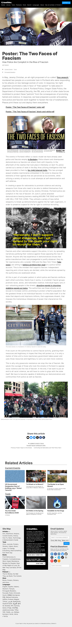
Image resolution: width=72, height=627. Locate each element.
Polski (11, 593)
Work (4, 561)
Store (24, 5)
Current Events (9, 69)
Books (3, 5)
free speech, (63, 77)
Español (10, 586)
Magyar (16, 599)
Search (29, 5)
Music (16, 546)
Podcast (5, 572)
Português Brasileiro (10, 72)
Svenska (16, 606)
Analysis (16, 533)
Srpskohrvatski (7, 603)
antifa (43, 445)
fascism (34, 445)
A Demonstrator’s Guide (10, 540)
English (5, 586)
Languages (36, 5)
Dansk (5, 608)
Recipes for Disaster (9, 563)
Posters (15, 544)
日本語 (9, 595)
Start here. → (40, 563)
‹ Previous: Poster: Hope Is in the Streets (21, 447)
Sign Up (66, 543)
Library (8, 5)
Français (11, 589)
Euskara (10, 599)
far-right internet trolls (37, 170)
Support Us (66, 2)
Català (8, 612)
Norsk (11, 614)
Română (7, 606)
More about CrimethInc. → (36, 555)
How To (5, 538)
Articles (5, 531)
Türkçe (5, 601)
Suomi (5, 595)
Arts (4, 533)
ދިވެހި (12, 612)
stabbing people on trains (17, 288)
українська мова (8, 610)
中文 (4, 597)
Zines (4, 544)
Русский (5, 593)
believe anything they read (34, 265)
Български (16, 595)
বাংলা (12, 606)
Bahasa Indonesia (12, 597)
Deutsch (5, 589)
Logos (5, 548)
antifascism (39, 445)
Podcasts (19, 5)
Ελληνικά (17, 593)
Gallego (16, 612)
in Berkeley (33, 159)
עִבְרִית (9, 608)
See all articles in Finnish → (53, 5)
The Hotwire (17, 576)
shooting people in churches (48, 285)
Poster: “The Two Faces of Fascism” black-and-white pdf (30, 112)
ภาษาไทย (15, 608)
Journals (10, 544)
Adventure (9, 533)
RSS (9, 531)
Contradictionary (14, 559)
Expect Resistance (13, 561)
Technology (17, 538)
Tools (13, 5)
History (15, 536)
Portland (29, 445)
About (42, 5)
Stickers (5, 546)
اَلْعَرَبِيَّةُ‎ (15, 603)
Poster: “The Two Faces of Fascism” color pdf (25, 107)
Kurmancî (6, 614)
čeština (5, 599)
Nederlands (16, 601)
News (10, 538)
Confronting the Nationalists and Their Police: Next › (48, 447)
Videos (11, 546)
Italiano (16, 586)
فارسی (10, 601)
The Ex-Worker (7, 574)
